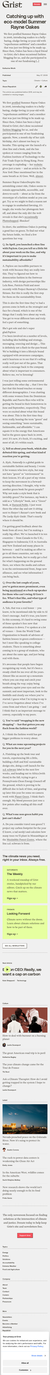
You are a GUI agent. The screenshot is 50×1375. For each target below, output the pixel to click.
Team (5, 1288)
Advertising (7, 1327)
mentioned (16, 590)
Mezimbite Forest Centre (20, 839)
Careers (6, 1295)
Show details (36, 1356)
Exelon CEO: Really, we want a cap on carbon (22, 971)
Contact (6, 1291)
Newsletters (7, 1317)
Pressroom (7, 1302)
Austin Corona (13, 1150)
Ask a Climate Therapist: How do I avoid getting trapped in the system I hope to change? (25, 1082)
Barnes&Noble (20, 505)
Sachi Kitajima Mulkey (11, 1180)
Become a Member (10, 1324)
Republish (7, 1330)
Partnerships (8, 1298)
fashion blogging (12, 129)
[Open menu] (45, 4)
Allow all (25, 1363)
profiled (16, 102)
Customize (23, 1370)
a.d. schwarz (9, 769)
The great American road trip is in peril (24, 1053)
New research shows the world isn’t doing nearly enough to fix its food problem (22, 1190)
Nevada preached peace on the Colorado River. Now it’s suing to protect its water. (24, 1140)
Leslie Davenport (14, 1045)
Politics (6, 1256)
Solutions (6, 1259)
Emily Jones (7, 1165)
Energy (5, 1252)
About (5, 1285)
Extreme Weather (9, 1266)
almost (39, 176)
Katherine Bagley (9, 1057)
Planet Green (22, 796)
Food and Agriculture (11, 1269)
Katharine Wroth (9, 68)
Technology (21, 980)
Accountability (8, 1263)
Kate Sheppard (9, 980)
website (38, 164)
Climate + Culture (40, 80)
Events (5, 1320)
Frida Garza (7, 1198)
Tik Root (6, 1072)
